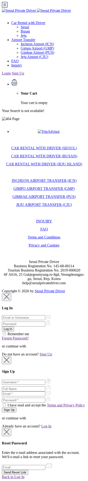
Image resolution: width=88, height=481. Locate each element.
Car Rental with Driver (28, 23)
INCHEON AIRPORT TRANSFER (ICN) (44, 181)
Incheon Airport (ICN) (37, 44)
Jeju (24, 35)
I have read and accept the (46, 405)
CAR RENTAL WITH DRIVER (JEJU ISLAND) (44, 164)
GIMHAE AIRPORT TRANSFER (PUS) (44, 197)
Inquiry (16, 65)
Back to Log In (13, 477)
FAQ (15, 61)
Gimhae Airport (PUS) (37, 52)
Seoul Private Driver (50, 291)
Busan (25, 31)
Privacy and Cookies (44, 245)
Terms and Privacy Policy (66, 405)
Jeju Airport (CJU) (34, 57)
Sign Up (18, 73)
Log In (46, 426)
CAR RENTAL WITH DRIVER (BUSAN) (44, 156)
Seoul (25, 27)
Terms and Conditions (44, 237)
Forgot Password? (15, 338)
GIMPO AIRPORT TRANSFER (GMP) (44, 189)
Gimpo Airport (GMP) (37, 48)
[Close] (6, 297)
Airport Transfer (23, 40)
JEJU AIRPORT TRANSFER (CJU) (44, 205)
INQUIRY (44, 221)
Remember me (18, 334)
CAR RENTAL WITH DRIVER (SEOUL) (44, 148)
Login (6, 73)
